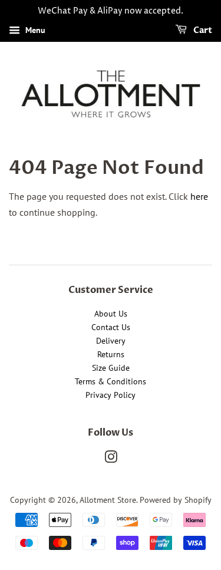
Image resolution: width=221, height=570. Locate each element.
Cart (202, 30)
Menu (34, 30)
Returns (110, 354)
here (199, 196)
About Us (110, 313)
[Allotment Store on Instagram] (110, 459)
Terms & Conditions (110, 381)
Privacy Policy (110, 395)
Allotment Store (108, 500)
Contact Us (110, 327)
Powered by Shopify (176, 500)
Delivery (111, 340)
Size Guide (111, 368)
